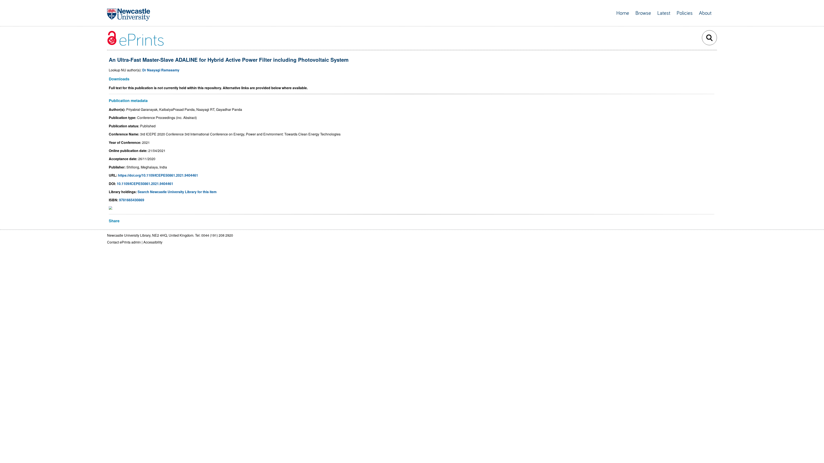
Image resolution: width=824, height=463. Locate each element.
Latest (663, 13)
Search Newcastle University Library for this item (177, 191)
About (705, 13)
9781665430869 (131, 199)
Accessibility (152, 242)
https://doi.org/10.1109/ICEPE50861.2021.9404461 (158, 175)
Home (622, 13)
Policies (685, 13)
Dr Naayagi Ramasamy (160, 70)
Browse (643, 13)
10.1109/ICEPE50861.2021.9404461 (145, 183)
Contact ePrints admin (124, 242)
